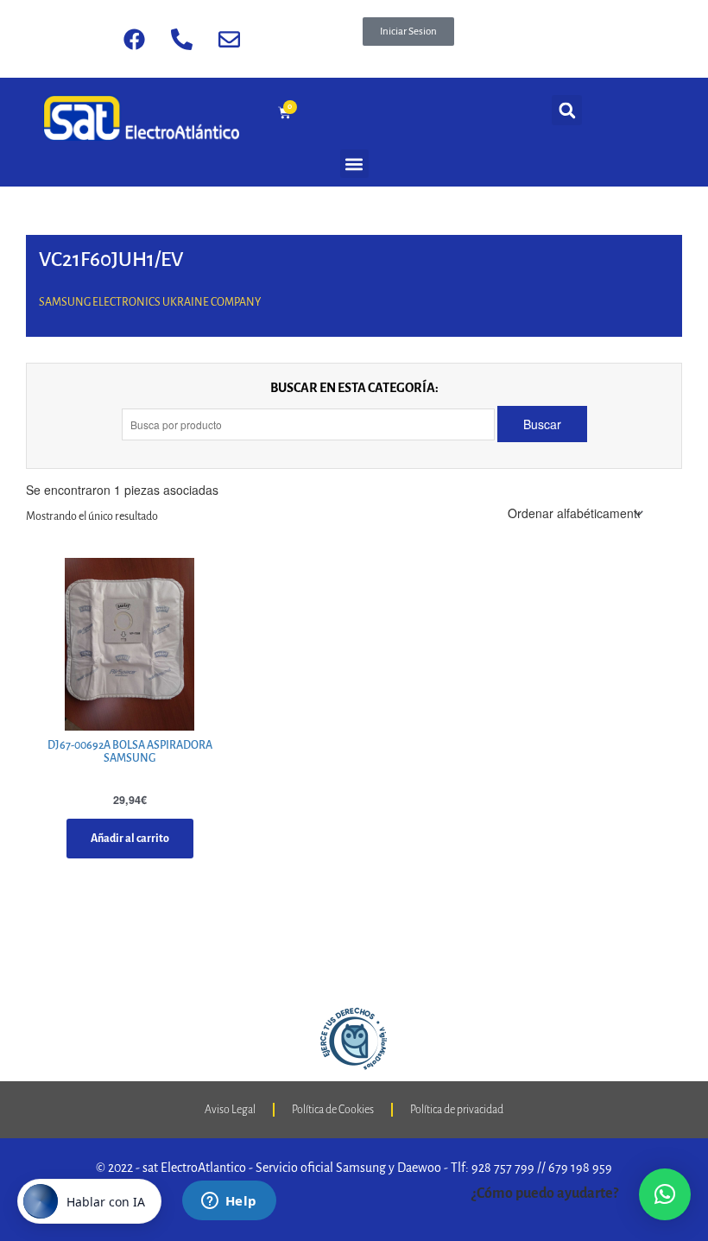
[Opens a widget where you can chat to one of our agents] (228, 1202)
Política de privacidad (456, 1110)
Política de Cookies (333, 1110)
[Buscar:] (309, 424)
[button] (408, 31)
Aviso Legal (230, 1110)
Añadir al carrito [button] (130, 839)
